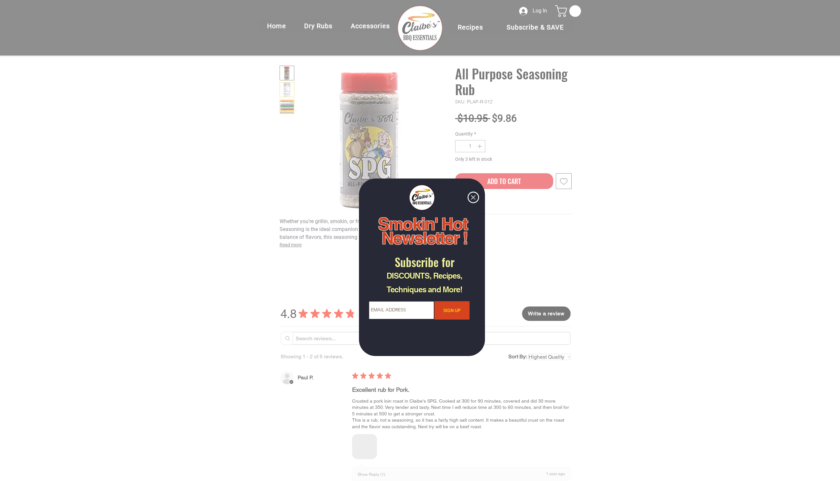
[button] (473, 197)
